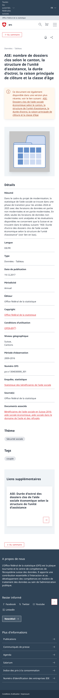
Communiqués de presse (16, 646)
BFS (10, 25)
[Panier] (46, 24)
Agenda (7, 654)
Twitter (26, 604)
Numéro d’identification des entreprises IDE (26, 678)
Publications (9, 639)
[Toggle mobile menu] (55, 24)
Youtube (40, 604)
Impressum (25, 694)
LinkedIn (10, 609)
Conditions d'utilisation (11, 694)
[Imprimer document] (46, 37)
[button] (54, 602)
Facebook (11, 604)
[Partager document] (52, 37)
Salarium (7, 662)
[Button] (46, 520)
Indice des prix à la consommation (21, 670)
